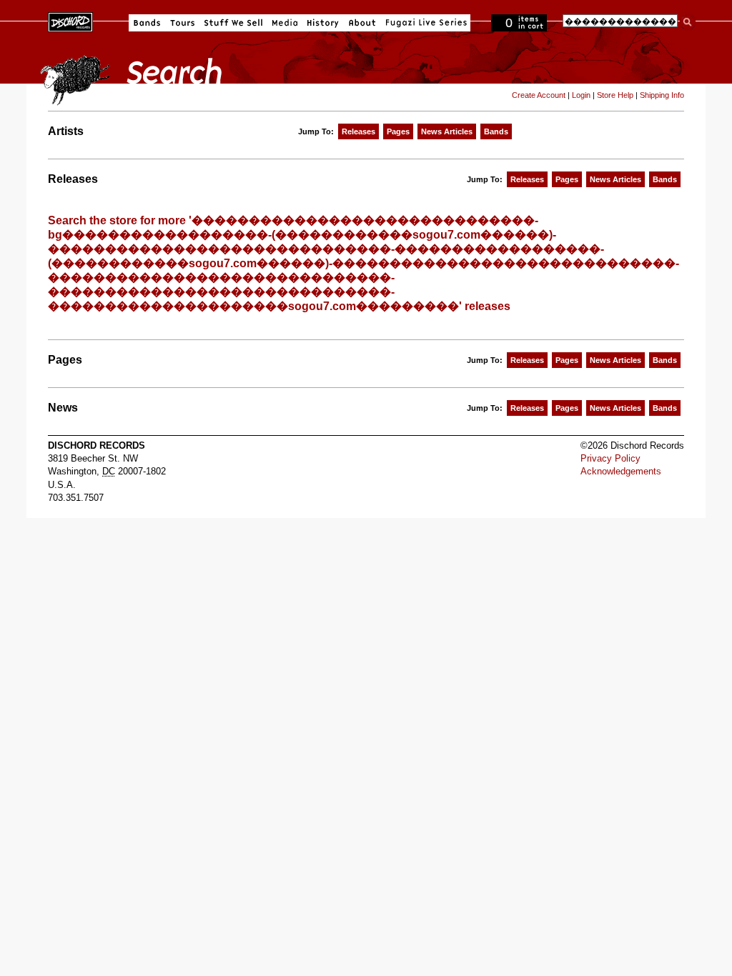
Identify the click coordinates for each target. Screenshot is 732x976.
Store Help (615, 95)
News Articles (447, 131)
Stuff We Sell (233, 22)
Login (581, 95)
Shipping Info (662, 95)
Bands (147, 22)
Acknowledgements (620, 471)
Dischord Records (70, 20)
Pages (398, 131)
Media (284, 22)
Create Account (538, 95)
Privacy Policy (610, 458)
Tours (182, 22)
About (362, 22)
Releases (358, 131)
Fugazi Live (424, 22)
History (323, 22)
